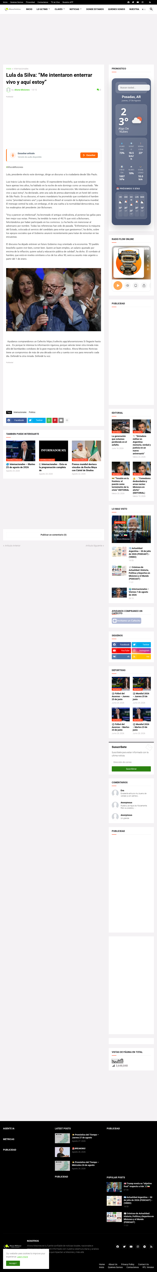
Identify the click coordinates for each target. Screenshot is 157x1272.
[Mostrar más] (67, 420)
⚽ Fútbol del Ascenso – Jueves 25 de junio (120, 696)
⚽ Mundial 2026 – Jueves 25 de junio (141, 696)
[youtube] (138, 2)
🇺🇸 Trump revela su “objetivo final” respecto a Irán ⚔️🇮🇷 (138, 1185)
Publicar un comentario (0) (54, 535)
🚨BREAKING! (79, 1148)
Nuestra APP (68, 2)
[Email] (61, 420)
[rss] (150, 2)
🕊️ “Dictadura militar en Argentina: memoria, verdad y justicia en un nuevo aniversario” (142, 445)
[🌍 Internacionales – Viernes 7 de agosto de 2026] (119, 593)
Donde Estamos (95, 9)
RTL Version (148, 1267)
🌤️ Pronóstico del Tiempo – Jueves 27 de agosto (85, 1136)
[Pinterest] (55, 420)
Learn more (22, 1256)
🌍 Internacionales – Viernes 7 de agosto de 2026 (139, 592)
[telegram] (144, 1246)
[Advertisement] (78, 39)
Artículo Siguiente (94, 545)
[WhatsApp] (49, 420)
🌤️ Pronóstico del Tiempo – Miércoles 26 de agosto (85, 1163)
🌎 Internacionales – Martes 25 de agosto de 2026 (20, 466)
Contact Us (143, 1264)
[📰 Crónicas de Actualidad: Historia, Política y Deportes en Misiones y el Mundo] (119, 571)
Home (102, 1264)
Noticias (74, 9)
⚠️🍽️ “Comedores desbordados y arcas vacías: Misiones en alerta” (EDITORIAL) (142, 485)
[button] (143, 9)
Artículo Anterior (12, 545)
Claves (59, 9)
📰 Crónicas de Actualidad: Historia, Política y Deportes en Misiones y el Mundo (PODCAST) (139, 573)
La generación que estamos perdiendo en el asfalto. (119, 440)
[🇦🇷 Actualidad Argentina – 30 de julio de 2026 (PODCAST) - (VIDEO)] (119, 552)
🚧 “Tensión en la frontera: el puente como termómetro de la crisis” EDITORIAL (120, 484)
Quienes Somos (16, 2)
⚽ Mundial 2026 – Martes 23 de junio (141, 727)
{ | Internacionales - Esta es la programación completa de (53, 467)
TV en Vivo (55, 2)
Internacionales (21, 69)
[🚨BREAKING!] (62, 1152)
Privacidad (30, 2)
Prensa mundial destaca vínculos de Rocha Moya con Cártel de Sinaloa (84, 467)
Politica (32, 412)
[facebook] (128, 2)
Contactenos (43, 2)
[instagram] (142, 2)
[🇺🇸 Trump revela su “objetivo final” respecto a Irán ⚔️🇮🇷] (114, 1187)
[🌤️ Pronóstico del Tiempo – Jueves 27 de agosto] (62, 1138)
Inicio (5, 2)
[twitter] (133, 2)
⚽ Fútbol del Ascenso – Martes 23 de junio (120, 727)
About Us (113, 1264)
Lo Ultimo (42, 9)
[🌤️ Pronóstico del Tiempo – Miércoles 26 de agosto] (62, 1166)
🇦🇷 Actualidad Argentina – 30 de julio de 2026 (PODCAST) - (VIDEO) (140, 552)
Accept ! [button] (13, 1263)
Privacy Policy (127, 1264)
